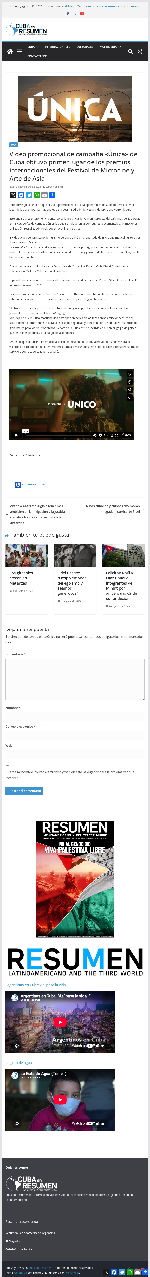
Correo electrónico (20, 726)
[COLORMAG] (31, 1177)
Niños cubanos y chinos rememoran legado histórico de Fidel (113, 509)
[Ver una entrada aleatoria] (140, 51)
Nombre (13, 708)
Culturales (84, 46)
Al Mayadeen (14, 1241)
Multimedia (108, 46)
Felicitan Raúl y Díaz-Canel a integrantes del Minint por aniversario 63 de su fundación (121, 585)
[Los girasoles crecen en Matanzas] (26, 547)
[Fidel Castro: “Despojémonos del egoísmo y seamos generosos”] (75, 547)
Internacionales (57, 46)
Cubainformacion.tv (18, 1249)
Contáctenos (37, 56)
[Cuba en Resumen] (10, 51)
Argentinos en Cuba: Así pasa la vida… (37, 984)
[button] (37, 46)
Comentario (15, 654)
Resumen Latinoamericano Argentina (30, 1233)
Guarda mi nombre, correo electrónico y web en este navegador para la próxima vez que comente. (69, 775)
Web (8, 745)
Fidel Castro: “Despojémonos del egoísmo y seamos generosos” (72, 583)
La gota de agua (18, 1062)
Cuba (31, 46)
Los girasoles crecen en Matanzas (21, 578)
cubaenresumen (55, 186)
